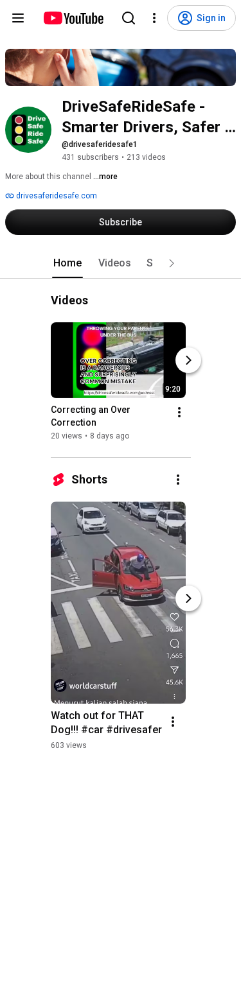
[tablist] (121, 263)
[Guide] (18, 18)
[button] (171, 263)
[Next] (188, 360)
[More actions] (179, 412)
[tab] (67, 263)
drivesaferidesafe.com (55, 195)
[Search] (128, 18)
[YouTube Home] (72, 18)
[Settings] (154, 18)
